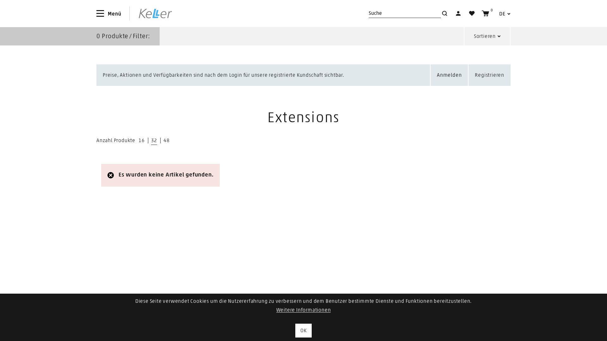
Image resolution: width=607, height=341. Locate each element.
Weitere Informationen (303, 310)
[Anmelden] (458, 13)
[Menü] (100, 13)
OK (303, 330)
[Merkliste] (471, 13)
